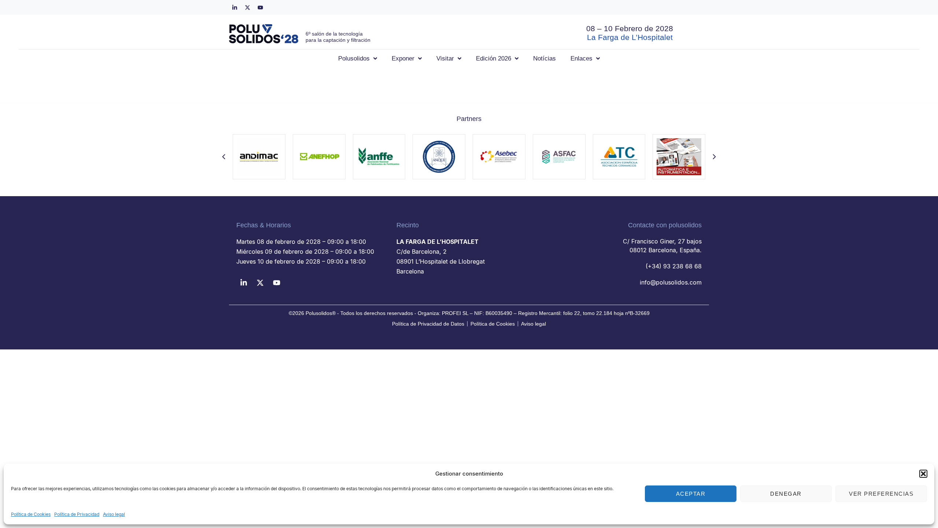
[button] (923, 473)
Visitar (445, 58)
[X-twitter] (247, 7)
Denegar (786, 494)
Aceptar (691, 494)
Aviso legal (114, 514)
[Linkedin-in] (234, 7)
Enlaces (581, 58)
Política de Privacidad (76, 514)
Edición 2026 (493, 58)
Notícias (544, 58)
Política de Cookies (31, 514)
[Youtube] (260, 7)
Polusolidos (354, 58)
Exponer (403, 58)
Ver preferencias (881, 494)
